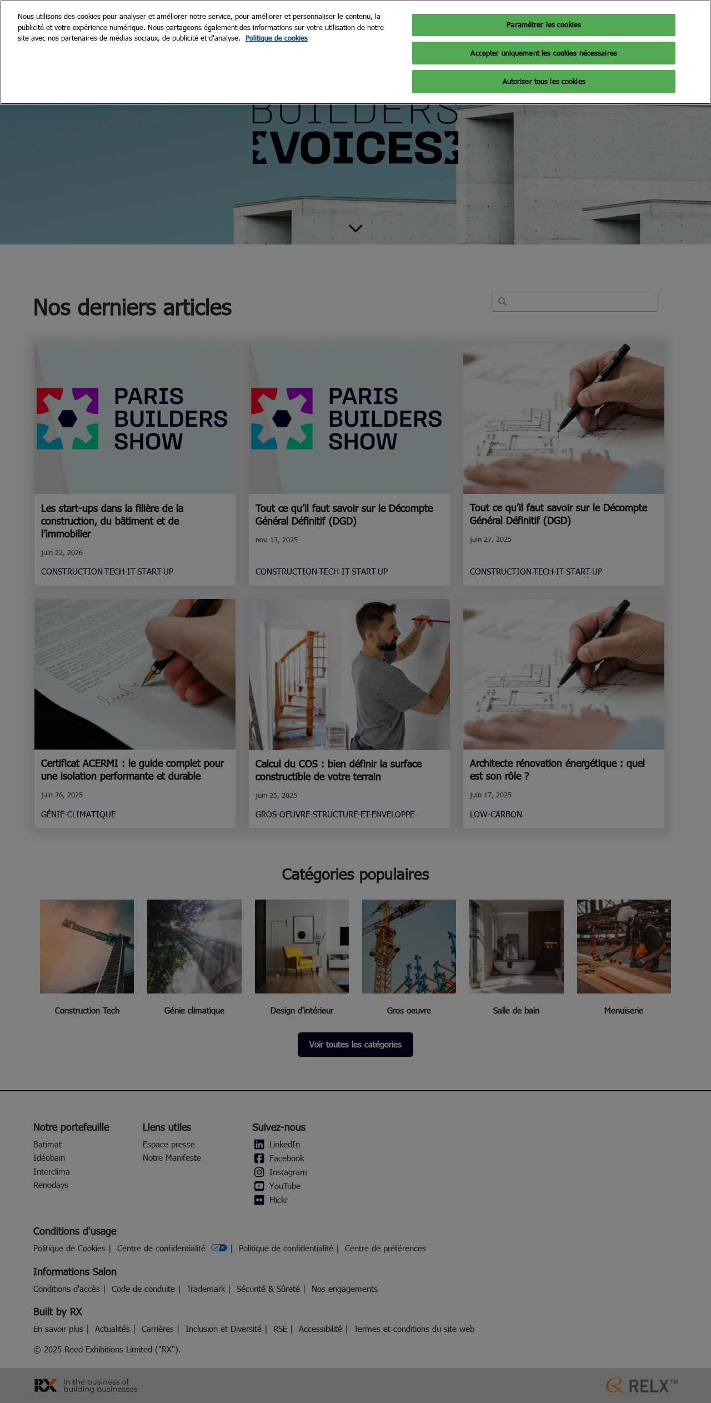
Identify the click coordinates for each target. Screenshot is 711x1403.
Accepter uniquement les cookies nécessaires (543, 52)
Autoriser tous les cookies (544, 81)
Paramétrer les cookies (544, 24)
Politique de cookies (277, 37)
